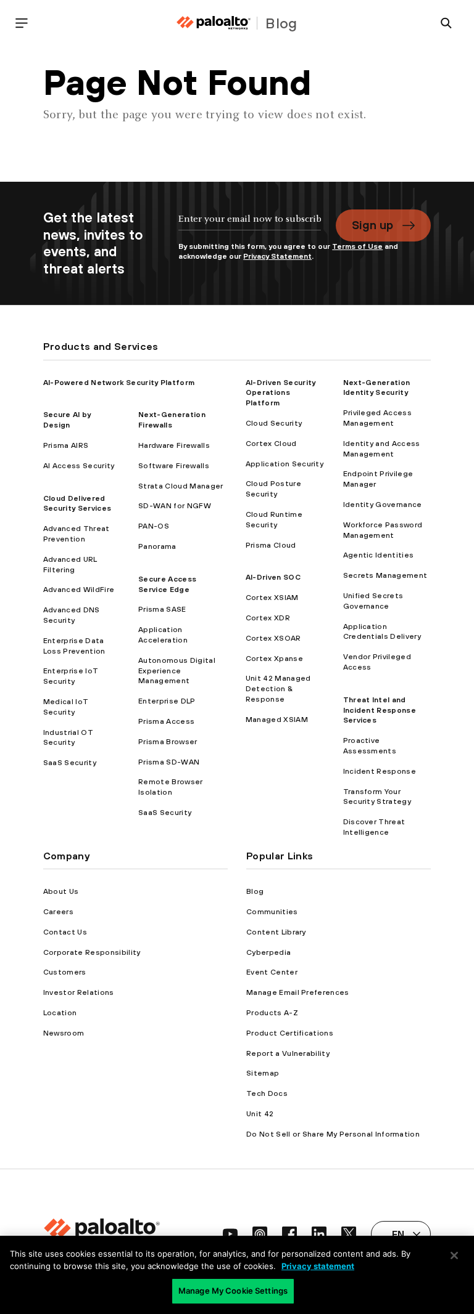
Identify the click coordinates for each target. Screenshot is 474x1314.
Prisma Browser (167, 741)
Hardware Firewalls (174, 445)
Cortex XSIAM (272, 597)
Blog (255, 891)
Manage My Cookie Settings (233, 1291)
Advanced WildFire (78, 589)
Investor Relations (78, 992)
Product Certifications (289, 1033)
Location (60, 1012)
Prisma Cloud (271, 545)
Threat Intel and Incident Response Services (379, 710)
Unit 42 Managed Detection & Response (278, 689)
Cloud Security (274, 423)
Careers (58, 911)
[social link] (230, 1234)
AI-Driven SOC (273, 577)
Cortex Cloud (271, 443)
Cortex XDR (268, 618)
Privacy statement (317, 1266)
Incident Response (379, 771)
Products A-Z (272, 1012)
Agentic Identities (378, 555)
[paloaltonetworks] (213, 23)
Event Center (271, 972)
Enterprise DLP (166, 701)
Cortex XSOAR (273, 638)
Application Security (284, 464)
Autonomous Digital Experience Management (176, 671)
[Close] (454, 1255)
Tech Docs (267, 1093)
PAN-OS (153, 526)
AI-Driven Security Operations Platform (281, 393)
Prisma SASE (162, 609)
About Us (61, 891)
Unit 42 (259, 1113)
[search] (446, 23)
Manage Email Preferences (297, 992)
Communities (272, 911)
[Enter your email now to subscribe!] (249, 225)
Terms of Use (357, 246)
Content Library (276, 932)
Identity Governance (382, 504)
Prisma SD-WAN (168, 762)
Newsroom (64, 1033)
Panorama (157, 546)
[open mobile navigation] (21, 23)
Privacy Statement (277, 256)
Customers (64, 972)
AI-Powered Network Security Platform (119, 382)
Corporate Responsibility (92, 952)
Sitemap (262, 1073)
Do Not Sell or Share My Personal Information (333, 1134)
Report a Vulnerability (288, 1053)
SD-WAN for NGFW (174, 505)
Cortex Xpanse (274, 658)
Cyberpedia (268, 952)
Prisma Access (166, 721)
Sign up (372, 225)
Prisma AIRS (66, 445)
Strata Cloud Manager (180, 486)
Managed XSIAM (277, 719)
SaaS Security (69, 762)
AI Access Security (79, 465)
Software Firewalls (173, 465)
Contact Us (65, 932)
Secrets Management (385, 575)
